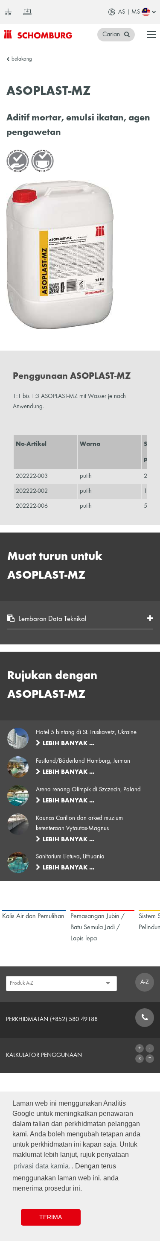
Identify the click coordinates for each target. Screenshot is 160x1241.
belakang (22, 59)
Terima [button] (50, 1217)
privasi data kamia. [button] (42, 1166)
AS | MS (129, 12)
